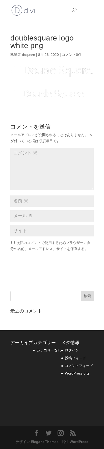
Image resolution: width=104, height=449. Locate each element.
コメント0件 (72, 55)
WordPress (79, 442)
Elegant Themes (45, 442)
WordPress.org (77, 373)
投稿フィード (75, 358)
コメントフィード (79, 366)
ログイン (72, 350)
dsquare (28, 55)
